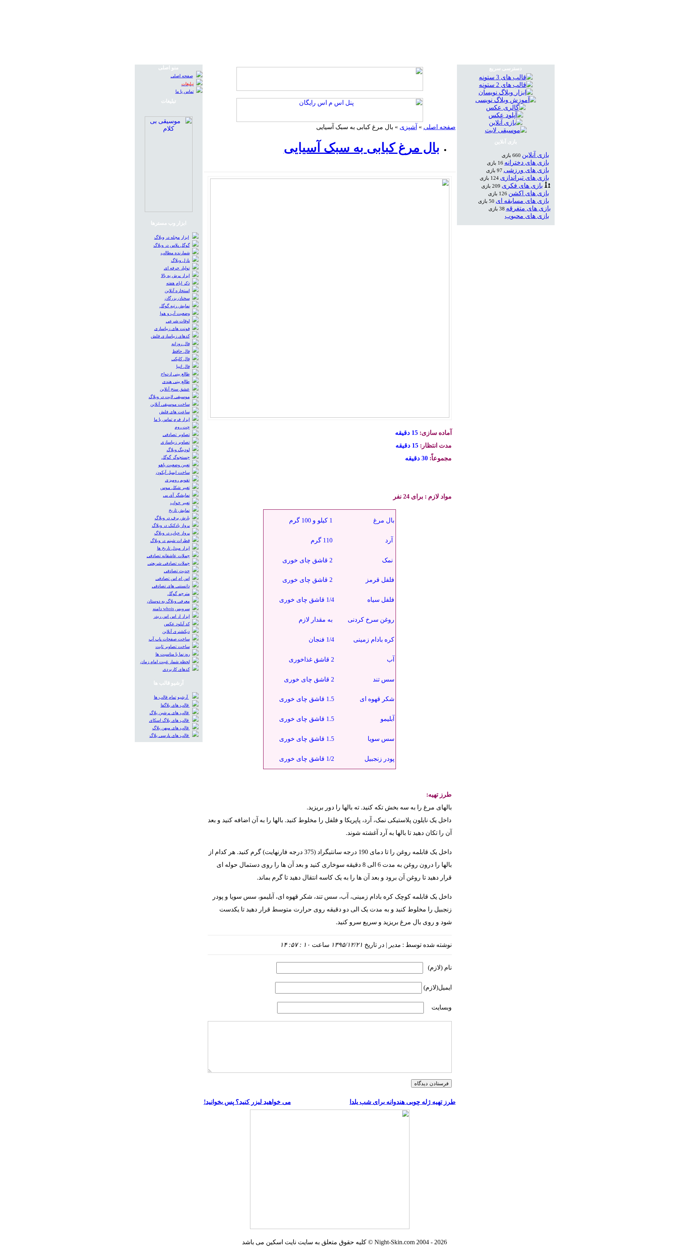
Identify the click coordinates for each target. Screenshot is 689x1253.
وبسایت (441, 1007)
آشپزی (408, 127)
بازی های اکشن (528, 193)
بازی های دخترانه (526, 162)
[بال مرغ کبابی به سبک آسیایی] (330, 415)
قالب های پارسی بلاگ (170, 735)
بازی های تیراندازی (524, 177)
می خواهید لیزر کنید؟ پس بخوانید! (247, 1101)
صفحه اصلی (439, 127)
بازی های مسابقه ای (522, 200)
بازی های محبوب (527, 215)
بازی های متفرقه (528, 208)
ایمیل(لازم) (437, 987)
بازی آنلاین (535, 154)
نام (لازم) (440, 967)
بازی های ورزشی (526, 170)
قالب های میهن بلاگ (171, 728)
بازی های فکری (522, 185)
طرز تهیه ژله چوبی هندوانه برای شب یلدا (403, 1101)
